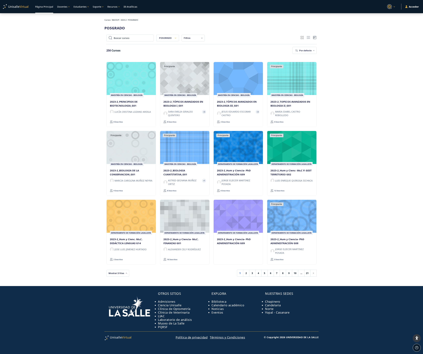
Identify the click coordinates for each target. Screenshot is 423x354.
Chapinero (272, 302)
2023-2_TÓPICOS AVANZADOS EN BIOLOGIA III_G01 (237, 103)
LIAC (161, 316)
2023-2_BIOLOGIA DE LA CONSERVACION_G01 (124, 172)
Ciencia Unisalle (169, 305)
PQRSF (163, 327)
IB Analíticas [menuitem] (130, 6)
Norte (269, 309)
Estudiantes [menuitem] (80, 6)
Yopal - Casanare (277, 312)
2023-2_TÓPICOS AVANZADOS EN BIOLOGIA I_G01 (183, 103)
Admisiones (166, 302)
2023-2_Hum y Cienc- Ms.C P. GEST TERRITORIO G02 (291, 172)
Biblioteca (219, 302)
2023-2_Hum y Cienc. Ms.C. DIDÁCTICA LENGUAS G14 (126, 241)
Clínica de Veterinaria (174, 312)
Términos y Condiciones (227, 337)
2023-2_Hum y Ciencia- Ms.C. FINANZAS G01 (180, 241)
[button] (390, 7)
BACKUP (115, 20)
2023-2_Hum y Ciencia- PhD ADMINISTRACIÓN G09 (234, 172)
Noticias (218, 309)
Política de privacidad (192, 337)
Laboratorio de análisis (175, 320)
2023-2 (123, 20)
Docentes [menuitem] (62, 6)
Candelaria (273, 305)
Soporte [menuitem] (97, 6)
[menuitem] (193, 38)
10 (295, 273)
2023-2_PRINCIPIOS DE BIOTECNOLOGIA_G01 (123, 103)
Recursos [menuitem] (112, 6)
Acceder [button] (414, 6)
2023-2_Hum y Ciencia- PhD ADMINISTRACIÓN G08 (287, 241)
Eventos (217, 312)
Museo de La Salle (171, 323)
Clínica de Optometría (174, 309)
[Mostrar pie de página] (417, 348)
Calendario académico (228, 305)
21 (307, 273)
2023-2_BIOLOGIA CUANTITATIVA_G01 (175, 172)
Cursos (107, 20)
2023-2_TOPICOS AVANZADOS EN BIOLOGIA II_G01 (290, 103)
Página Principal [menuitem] (44, 6)
